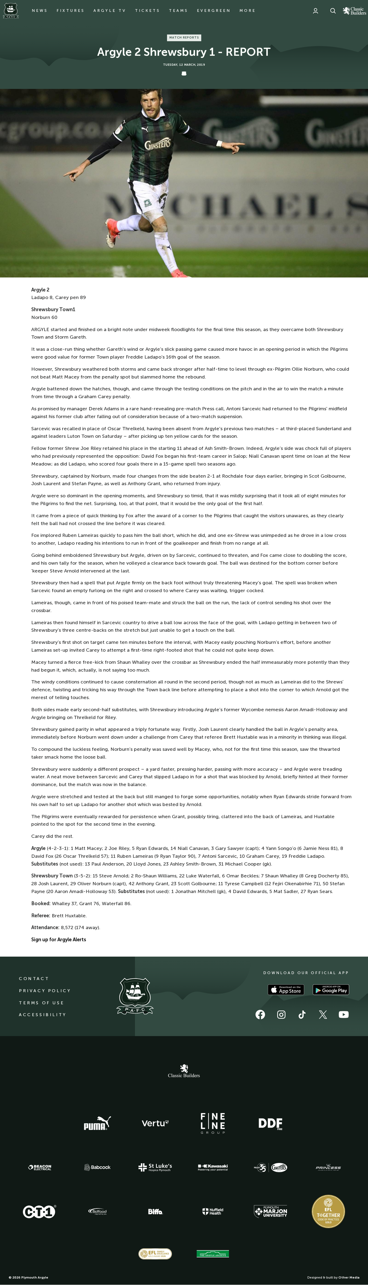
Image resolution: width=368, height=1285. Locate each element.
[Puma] (97, 1123)
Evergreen (214, 10)
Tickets (147, 10)
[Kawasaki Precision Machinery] (213, 1167)
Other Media (348, 1277)
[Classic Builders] (184, 1071)
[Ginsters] (270, 1167)
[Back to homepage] (11, 11)
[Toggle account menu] (315, 11)
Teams (178, 10)
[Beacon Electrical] (39, 1167)
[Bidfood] (97, 1211)
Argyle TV (109, 10)
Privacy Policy (45, 990)
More (247, 10)
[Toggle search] (333, 11)
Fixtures (71, 10)
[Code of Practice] (328, 1211)
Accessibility (43, 1014)
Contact (34, 978)
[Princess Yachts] (328, 1167)
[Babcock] (97, 1167)
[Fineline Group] (213, 1123)
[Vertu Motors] (155, 1123)
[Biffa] (155, 1211)
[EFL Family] (155, 1253)
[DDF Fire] (270, 1123)
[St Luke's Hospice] (155, 1167)
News (40, 10)
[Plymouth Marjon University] (270, 1211)
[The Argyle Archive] (213, 1253)
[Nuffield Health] (213, 1211)
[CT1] (39, 1211)
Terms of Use (41, 1002)
